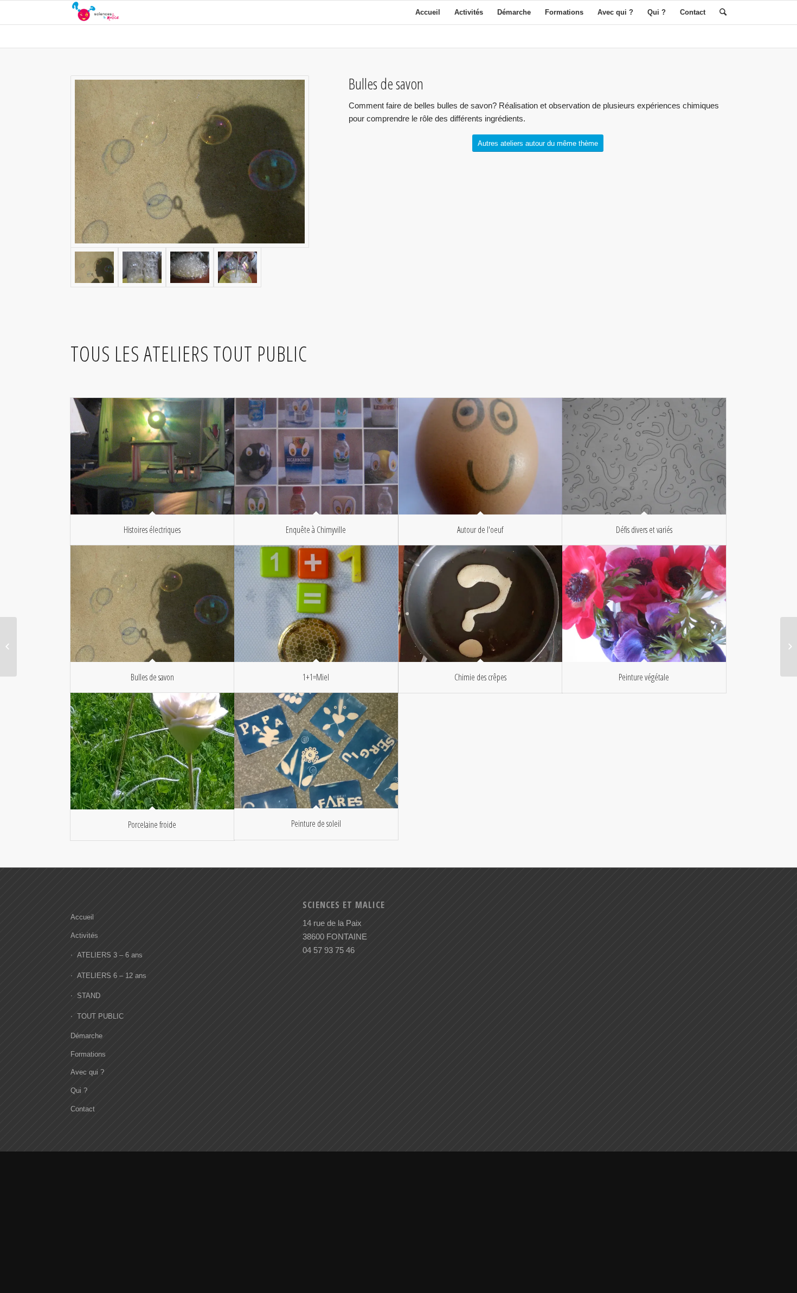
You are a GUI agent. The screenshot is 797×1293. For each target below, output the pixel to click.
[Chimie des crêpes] (480, 603)
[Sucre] (142, 267)
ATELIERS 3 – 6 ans (110, 955)
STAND (88, 996)
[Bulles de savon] (152, 603)
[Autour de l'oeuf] (480, 456)
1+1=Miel (316, 677)
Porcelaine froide (152, 825)
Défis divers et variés (644, 530)
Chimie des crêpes (480, 677)
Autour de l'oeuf (480, 530)
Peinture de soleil (316, 823)
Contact (82, 1109)
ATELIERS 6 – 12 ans (111, 976)
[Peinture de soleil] (316, 750)
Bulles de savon (152, 677)
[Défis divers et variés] (644, 456)
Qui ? (78, 1090)
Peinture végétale (644, 677)
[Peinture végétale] (644, 603)
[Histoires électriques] (152, 456)
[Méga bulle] (237, 267)
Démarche (86, 1036)
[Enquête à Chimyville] (316, 456)
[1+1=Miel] (316, 603)
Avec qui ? (87, 1072)
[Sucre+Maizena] (190, 267)
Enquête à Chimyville (316, 530)
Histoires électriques (152, 530)
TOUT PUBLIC (100, 1016)
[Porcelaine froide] (152, 751)
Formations (88, 1054)
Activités (84, 935)
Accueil (82, 917)
